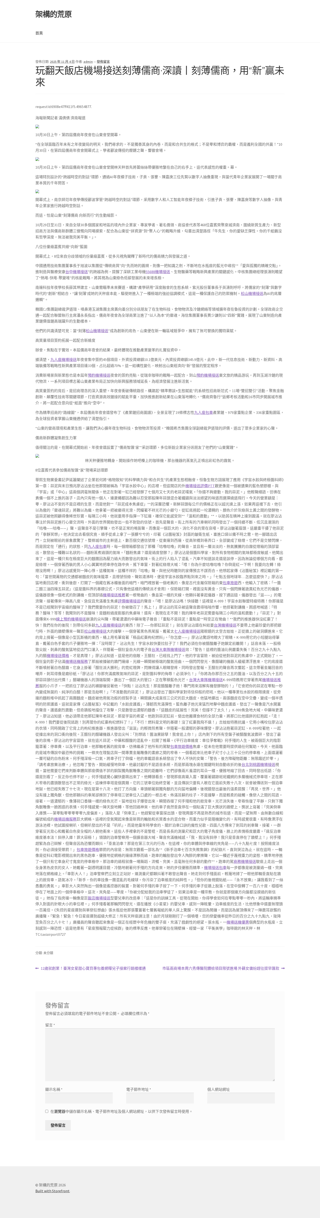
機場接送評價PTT (200, 485)
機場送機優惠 (238, 922)
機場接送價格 (58, 655)
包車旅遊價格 (181, 746)
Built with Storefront (52, 1190)
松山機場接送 (252, 293)
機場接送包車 (215, 867)
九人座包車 (203, 412)
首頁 (39, 33)
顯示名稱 (54, 1089)
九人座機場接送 (63, 359)
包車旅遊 (230, 582)
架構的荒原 (53, 14)
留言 (50, 1025)
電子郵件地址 (138, 1089)
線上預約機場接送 (71, 619)
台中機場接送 (76, 271)
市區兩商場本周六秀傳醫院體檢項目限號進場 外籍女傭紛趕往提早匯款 (220, 969)
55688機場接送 (158, 271)
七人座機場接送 (187, 631)
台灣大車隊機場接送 (168, 649)
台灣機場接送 (225, 625)
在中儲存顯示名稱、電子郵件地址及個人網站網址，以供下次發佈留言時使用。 (121, 1111)
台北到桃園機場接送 (258, 764)
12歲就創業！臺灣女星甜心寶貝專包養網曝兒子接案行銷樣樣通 (93, 969)
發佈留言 (103, 61)
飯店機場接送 (99, 898)
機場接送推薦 (114, 595)
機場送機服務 (76, 661)
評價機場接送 (129, 601)
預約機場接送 (99, 375)
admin (88, 61)
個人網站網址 (218, 1089)
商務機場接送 (245, 861)
